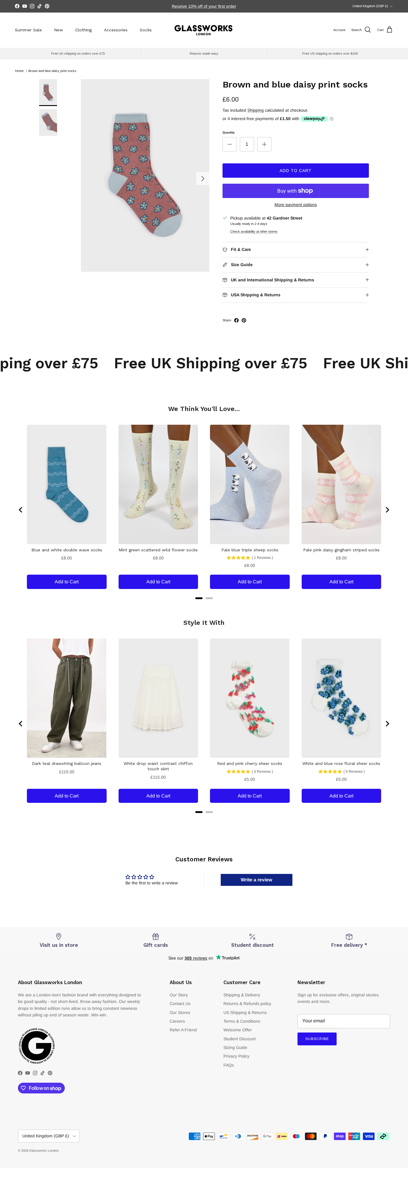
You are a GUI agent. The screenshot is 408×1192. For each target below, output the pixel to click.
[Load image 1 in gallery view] (145, 175)
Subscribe (317, 1039)
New (58, 29)
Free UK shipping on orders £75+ (204, 6)
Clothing (83, 29)
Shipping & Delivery (241, 994)
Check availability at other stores (253, 231)
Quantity (229, 132)
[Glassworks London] (204, 30)
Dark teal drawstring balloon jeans (66, 763)
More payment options (295, 204)
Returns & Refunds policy (247, 1003)
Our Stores (180, 1012)
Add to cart (296, 170)
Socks (146, 29)
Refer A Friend (183, 1029)
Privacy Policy (236, 1056)
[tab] (199, 598)
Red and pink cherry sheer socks (249, 763)
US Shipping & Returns (245, 1012)
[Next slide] (387, 510)
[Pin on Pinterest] (244, 320)
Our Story (179, 994)
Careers (177, 1021)
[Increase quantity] (264, 144)
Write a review (256, 879)
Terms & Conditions (241, 1021)
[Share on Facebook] (236, 320)
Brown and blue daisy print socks (52, 71)
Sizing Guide (235, 1047)
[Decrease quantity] (230, 144)
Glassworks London (44, 1150)
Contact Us (180, 1003)
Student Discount (239, 1038)
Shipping (255, 110)
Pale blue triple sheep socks (249, 549)
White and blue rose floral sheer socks (341, 763)
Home (19, 71)
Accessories (116, 29)
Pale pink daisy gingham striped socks (341, 549)
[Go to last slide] (21, 510)
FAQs (228, 1065)
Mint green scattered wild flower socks (158, 549)
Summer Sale (28, 29)
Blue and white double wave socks (66, 549)
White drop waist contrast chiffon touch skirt (158, 766)
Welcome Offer (237, 1029)
